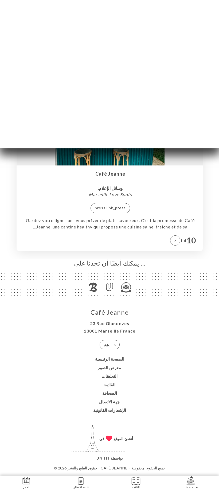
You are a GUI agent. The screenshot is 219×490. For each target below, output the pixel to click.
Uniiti (103, 458)
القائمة (109, 384)
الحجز (26, 487)
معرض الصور (109, 367)
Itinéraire (190, 487)
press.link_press (110, 208)
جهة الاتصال (109, 401)
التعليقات (109, 375)
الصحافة (109, 393)
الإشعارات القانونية (109, 410)
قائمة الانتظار (81, 487)
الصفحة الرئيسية (109, 358)
